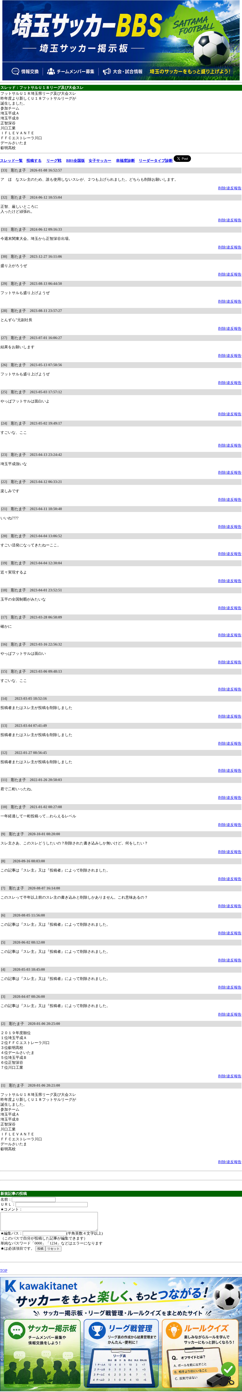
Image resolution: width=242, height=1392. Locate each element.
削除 (222, 188)
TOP (3, 1271)
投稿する (34, 161)
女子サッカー (100, 161)
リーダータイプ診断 (156, 161)
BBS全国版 (75, 161)
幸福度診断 (125, 161)
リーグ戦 (53, 161)
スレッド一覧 (11, 161)
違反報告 (234, 188)
